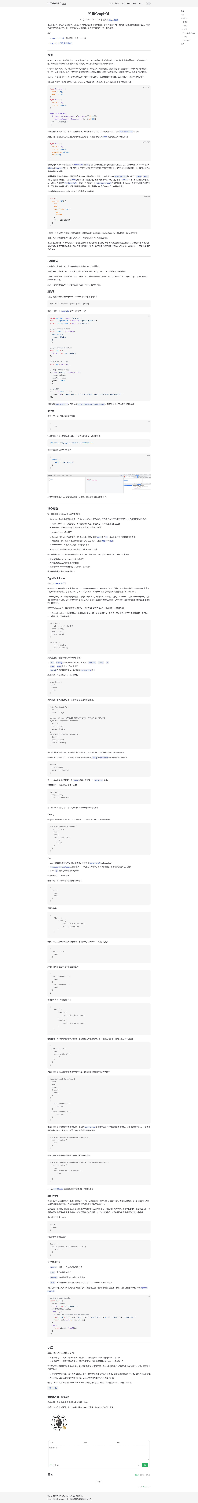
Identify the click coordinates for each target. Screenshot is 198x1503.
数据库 (116, 20)
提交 (145, 1465)
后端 (110, 20)
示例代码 (184, 18)
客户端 (185, 26)
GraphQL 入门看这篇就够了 (61, 43)
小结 (182, 44)
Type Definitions (189, 33)
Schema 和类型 (59, 583)
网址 (118, 1443)
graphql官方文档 (57, 38)
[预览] (57, 1465)
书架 (129, 3)
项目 (123, 3)
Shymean (54, 3)
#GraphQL (53, 1388)
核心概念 (184, 29)
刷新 (99, 1482)
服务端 (185, 22)
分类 (111, 3)
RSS (141, 3)
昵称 (52, 1443)
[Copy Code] (147, 89)
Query (185, 37)
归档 (117, 3)
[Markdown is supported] (51, 1465)
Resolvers (186, 40)
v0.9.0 (64, 4)
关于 (134, 3)
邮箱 (85, 1443)
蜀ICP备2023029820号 (82, 1499)
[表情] (54, 1465)
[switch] (148, 3)
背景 (182, 15)
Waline (145, 1487)
